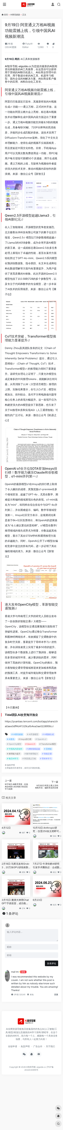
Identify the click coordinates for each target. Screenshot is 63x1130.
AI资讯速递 (15, 14)
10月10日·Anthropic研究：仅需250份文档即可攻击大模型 (47, 829)
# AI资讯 (10, 739)
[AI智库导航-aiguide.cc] (31, 4)
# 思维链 (48, 749)
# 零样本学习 (46, 758)
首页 (6, 14)
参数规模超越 (46, 237)
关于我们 (50, 1046)
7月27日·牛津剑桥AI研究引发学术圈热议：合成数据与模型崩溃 (46, 865)
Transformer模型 (15, 368)
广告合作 (37, 1046)
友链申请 (12, 1046)
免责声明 (25, 1046)
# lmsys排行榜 (25, 739)
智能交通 (25, 621)
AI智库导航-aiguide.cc (18, 66)
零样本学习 (42, 642)
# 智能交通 (47, 753)
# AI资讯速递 (17, 734)
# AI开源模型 (32, 734)
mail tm (15, 971)
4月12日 (6, 827)
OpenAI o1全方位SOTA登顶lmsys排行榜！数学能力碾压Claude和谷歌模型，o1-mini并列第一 (31, 472)
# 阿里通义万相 (29, 758)
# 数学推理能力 (31, 753)
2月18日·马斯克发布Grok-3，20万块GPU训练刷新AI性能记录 (16, 865)
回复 (56, 994)
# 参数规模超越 (33, 749)
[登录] (52, 5)
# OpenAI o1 (41, 739)
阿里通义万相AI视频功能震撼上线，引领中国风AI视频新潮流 (30, 92)
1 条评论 (12, 913)
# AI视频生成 (48, 734)
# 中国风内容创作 (14, 749)
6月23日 (37, 899)
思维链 (9, 363)
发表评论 (51, 963)
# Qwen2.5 (30, 744)
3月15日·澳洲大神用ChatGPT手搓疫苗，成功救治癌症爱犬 (15, 901)
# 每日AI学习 (12, 758)
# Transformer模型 (47, 744)
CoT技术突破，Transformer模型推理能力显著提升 (30, 338)
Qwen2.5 (18, 237)
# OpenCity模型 (14, 744)
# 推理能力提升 (13, 753)
